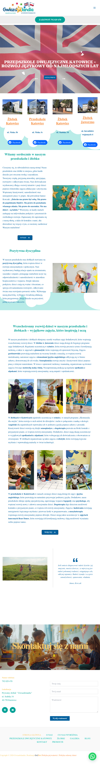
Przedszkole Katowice (37, 121)
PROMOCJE (57, 741)
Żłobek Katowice (12, 121)
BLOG (87, 738)
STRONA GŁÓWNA (32, 734)
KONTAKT (42, 741)
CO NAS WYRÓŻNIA (68, 734)
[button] (25, 237)
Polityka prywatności (50, 755)
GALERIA (74, 738)
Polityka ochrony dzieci (67, 755)
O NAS (49, 734)
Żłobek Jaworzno (87, 119)
